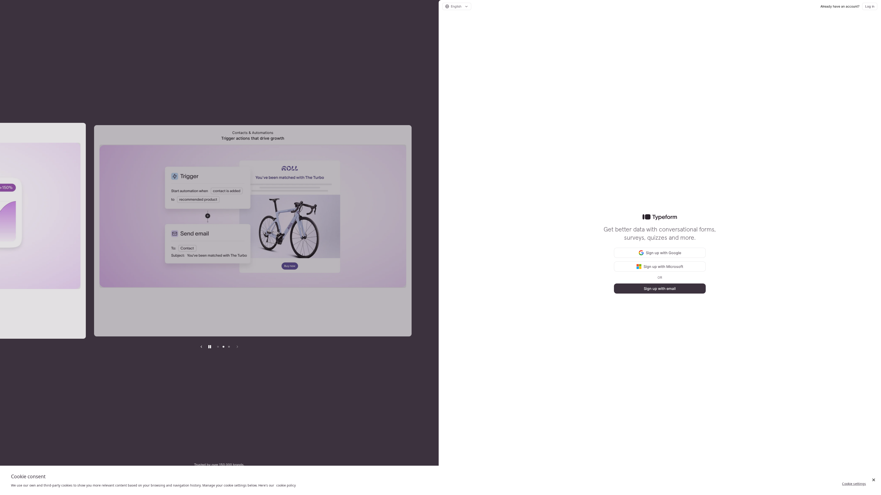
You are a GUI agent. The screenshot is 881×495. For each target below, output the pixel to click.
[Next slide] (237, 346)
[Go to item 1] (218, 346)
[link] (659, 217)
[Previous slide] (201, 346)
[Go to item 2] (223, 346)
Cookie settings (854, 483)
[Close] (874, 480)
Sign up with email (660, 288)
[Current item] (229, 346)
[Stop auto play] (209, 346)
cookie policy (286, 485)
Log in (869, 6)
